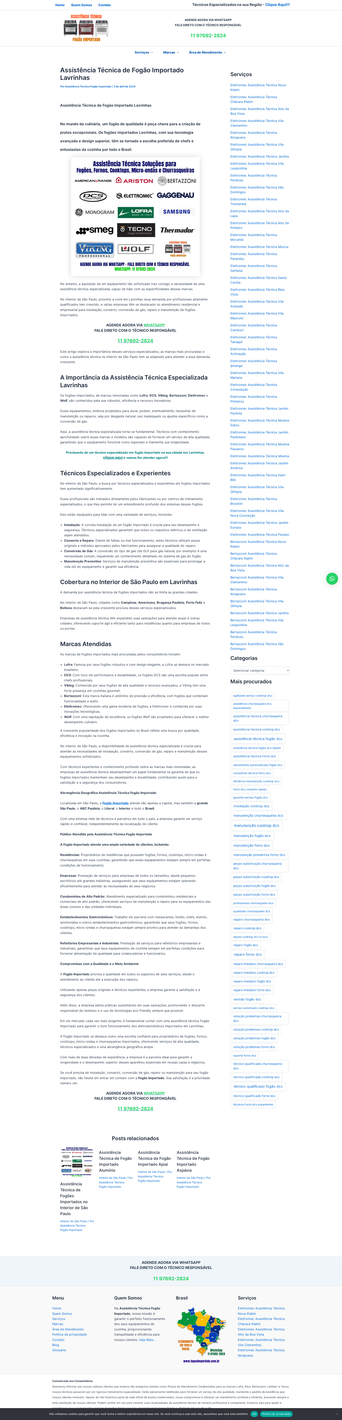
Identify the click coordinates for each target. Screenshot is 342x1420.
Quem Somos (62, 1314)
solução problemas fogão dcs (254, 1038)
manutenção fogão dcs (252, 836)
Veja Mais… (147, 1340)
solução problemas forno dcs (254, 1047)
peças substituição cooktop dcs (256, 877)
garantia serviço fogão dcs (250, 797)
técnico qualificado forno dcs (254, 1096)
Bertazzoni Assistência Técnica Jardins (259, 613)
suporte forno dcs (244, 1055)
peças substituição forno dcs (254, 894)
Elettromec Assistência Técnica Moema (259, 456)
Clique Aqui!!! (277, 4)
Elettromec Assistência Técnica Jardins (259, 156)
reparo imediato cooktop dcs (254, 972)
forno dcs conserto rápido (250, 789)
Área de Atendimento (205, 52)
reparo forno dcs (248, 954)
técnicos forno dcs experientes (253, 1104)
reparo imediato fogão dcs (252, 981)
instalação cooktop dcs (251, 806)
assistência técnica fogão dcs (258, 739)
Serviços (58, 1319)
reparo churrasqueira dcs (251, 919)
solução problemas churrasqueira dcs (257, 1018)
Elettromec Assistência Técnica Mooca (259, 247)
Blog (55, 1345)
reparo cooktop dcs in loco (250, 936)
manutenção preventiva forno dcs (259, 855)
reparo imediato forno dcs (252, 990)
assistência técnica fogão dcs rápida (257, 748)
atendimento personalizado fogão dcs (257, 765)
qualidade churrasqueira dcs (251, 911)
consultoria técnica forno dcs (252, 773)
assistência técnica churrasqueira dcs (257, 718)
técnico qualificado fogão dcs (258, 1086)
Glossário (59, 1350)
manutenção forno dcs (252, 845)
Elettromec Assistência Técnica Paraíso (259, 534)
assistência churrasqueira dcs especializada (252, 706)
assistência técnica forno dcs (254, 756)
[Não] (337, 1414)
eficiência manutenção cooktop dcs (256, 781)
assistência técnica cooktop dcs (256, 729)
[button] (151, 52)
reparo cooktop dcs (247, 928)
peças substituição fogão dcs (254, 886)
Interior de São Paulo (73, 1221)
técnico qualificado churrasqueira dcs (257, 1066)
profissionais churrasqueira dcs (253, 903)
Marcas (169, 52)
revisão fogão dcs (247, 999)
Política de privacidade (69, 1334)
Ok (254, 1413)
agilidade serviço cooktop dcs (252, 695)
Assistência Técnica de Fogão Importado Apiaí (154, 1158)
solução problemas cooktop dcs (256, 1029)
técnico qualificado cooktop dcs (256, 1077)
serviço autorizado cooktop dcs (253, 1008)
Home (56, 1308)
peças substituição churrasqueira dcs (257, 866)
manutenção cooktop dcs (256, 825)
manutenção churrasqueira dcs (258, 815)
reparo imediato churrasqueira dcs (258, 964)
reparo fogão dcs (245, 945)
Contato (58, 1340)
